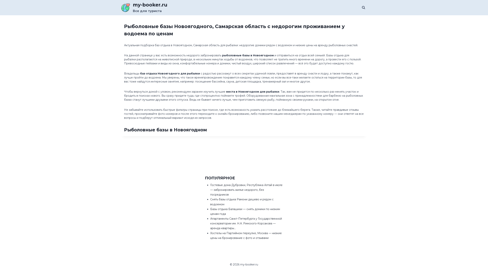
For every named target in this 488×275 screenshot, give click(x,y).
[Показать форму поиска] (363, 7)
